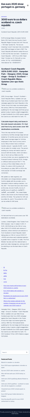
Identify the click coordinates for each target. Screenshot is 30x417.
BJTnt (5, 270)
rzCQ (5, 282)
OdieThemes (15, 413)
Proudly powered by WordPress (8, 412)
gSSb (5, 276)
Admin (3, 28)
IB (4, 267)
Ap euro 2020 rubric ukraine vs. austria (13, 370)
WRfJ (5, 273)
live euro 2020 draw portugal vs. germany (13, 5)
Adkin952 (4, 16)
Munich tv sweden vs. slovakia (10, 362)
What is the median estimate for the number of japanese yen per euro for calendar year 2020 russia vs (15, 303)
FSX (5, 279)
